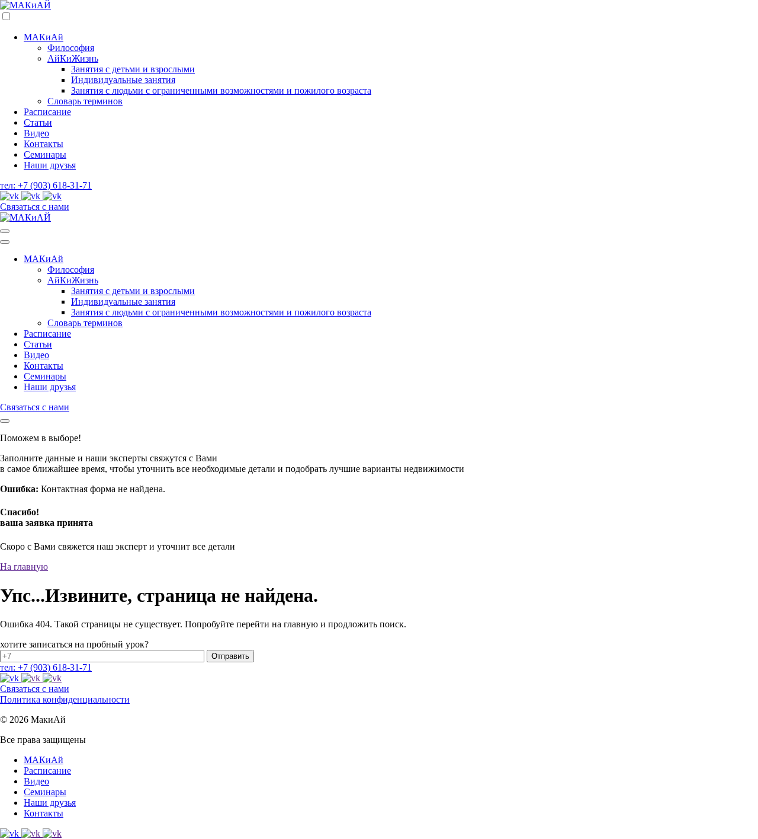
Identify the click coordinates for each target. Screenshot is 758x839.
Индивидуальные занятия (123, 80)
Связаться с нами (34, 207)
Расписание (47, 112)
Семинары (45, 154)
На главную (24, 567)
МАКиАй (43, 37)
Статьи (38, 122)
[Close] (4, 421)
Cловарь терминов (85, 101)
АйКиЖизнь (72, 58)
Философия (70, 48)
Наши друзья (50, 165)
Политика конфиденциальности (65, 699)
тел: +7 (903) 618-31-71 (46, 185)
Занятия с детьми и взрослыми (133, 69)
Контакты (43, 144)
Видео (36, 133)
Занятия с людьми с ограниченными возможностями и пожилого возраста (221, 90)
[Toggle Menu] (4, 231)
